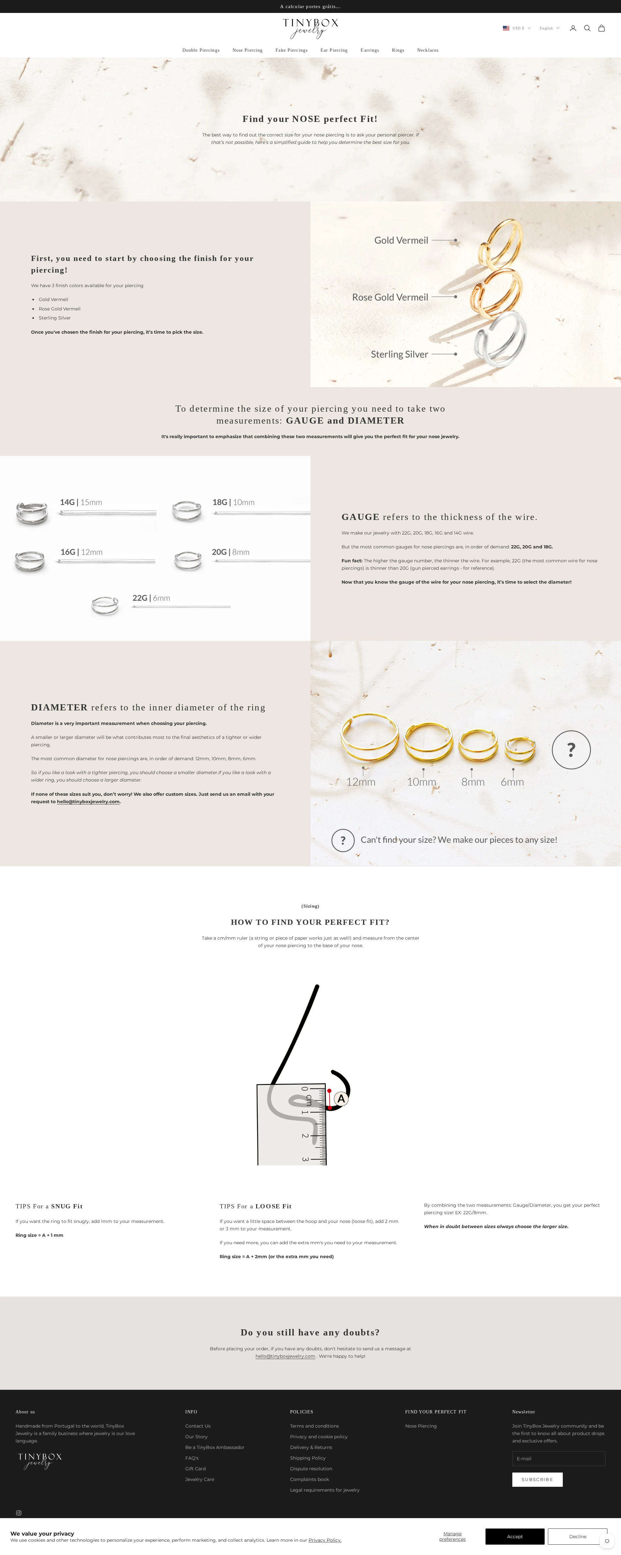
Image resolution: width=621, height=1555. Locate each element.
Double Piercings (201, 50)
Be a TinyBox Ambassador (215, 1447)
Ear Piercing (334, 50)
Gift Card (195, 1469)
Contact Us (198, 1426)
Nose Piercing (248, 50)
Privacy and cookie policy (319, 1437)
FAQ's (192, 1458)
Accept (515, 1536)
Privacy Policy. (325, 1540)
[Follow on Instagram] (19, 1513)
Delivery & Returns (311, 1447)
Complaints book (309, 1479)
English (546, 28)
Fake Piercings (292, 50)
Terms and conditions (314, 1426)
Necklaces (428, 50)
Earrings (370, 50)
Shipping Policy (308, 1458)
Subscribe (537, 1479)
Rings (398, 50)
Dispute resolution (311, 1469)
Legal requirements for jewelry (325, 1490)
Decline (577, 1536)
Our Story (196, 1437)
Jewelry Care (199, 1479)
